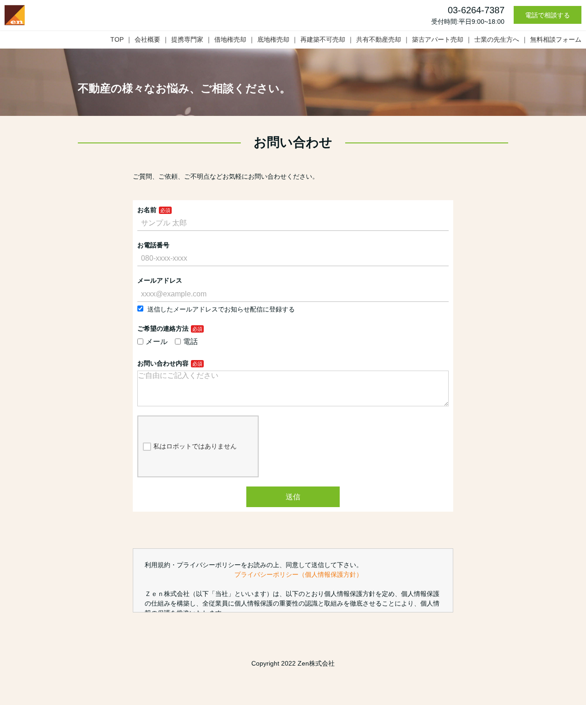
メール (157, 341)
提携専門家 (187, 39)
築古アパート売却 (437, 39)
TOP (117, 39)
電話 (190, 341)
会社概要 (147, 39)
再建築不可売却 (322, 39)
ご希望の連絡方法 (163, 328)
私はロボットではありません (195, 446)
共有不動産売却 (378, 39)
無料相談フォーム (555, 39)
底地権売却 (273, 39)
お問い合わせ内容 (163, 363)
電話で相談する (547, 15)
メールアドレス (159, 280)
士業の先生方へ (496, 39)
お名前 (147, 209)
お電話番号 (153, 245)
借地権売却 (230, 39)
